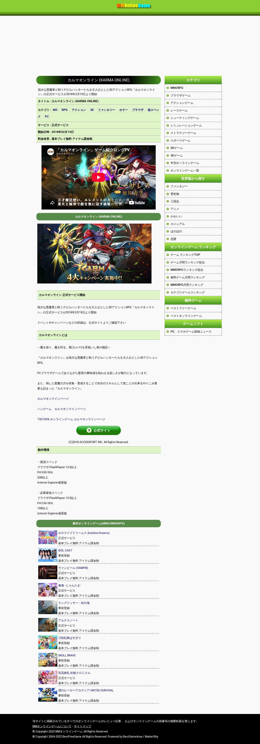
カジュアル (178, 224)
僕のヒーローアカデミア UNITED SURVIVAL (86, 690)
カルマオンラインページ (53, 398)
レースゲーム (179, 110)
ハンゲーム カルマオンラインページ (61, 409)
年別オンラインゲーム (185, 163)
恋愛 (173, 239)
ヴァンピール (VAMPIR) (73, 568)
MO (55, 110)
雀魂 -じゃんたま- (69, 585)
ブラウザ (138, 110)
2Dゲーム (177, 148)
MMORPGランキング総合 (187, 270)
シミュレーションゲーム (186, 125)
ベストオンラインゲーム (186, 316)
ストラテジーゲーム (183, 133)
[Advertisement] (130, 44)
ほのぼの (176, 231)
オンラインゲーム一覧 (185, 170)
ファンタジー (106, 110)
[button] (98, 430)
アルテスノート (68, 620)
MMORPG (177, 88)
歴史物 (175, 194)
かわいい (176, 216)
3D (92, 110)
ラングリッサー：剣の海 (74, 603)
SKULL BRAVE (67, 655)
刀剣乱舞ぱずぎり (69, 638)
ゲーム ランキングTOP (185, 254)
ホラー (123, 110)
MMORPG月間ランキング (187, 285)
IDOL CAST (65, 550)
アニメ (175, 209)
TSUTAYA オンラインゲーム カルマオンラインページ (71, 419)
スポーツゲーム (181, 140)
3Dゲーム (177, 155)
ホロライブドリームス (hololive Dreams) (83, 533)
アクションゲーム (182, 103)
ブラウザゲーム (181, 95)
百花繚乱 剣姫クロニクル (74, 673)
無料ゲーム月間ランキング (188, 277)
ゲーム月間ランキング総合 (188, 262)
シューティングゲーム (185, 118)
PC (47, 116)
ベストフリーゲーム (183, 308)
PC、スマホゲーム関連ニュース (191, 331)
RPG (65, 110)
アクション (79, 110)
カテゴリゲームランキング (188, 292)
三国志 (175, 201)
